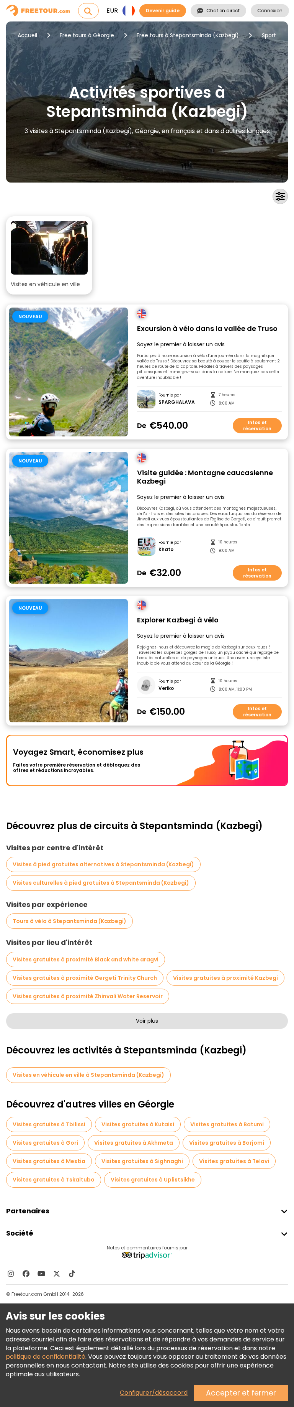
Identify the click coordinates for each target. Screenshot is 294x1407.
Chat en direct (223, 10)
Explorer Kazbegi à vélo (178, 620)
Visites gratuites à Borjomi (226, 1143)
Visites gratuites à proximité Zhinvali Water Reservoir (88, 996)
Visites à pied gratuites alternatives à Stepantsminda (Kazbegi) (103, 864)
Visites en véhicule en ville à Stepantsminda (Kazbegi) (88, 1075)
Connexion (270, 10)
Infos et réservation (257, 425)
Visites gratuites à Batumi (227, 1124)
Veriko (166, 688)
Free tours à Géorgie (87, 35)
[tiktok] (72, 1273)
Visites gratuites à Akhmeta (133, 1143)
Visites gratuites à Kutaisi (137, 1124)
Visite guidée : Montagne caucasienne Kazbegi (205, 477)
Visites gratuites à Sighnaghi (142, 1161)
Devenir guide (163, 10)
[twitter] (56, 1273)
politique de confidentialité (45, 1356)
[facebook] (26, 1273)
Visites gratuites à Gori (45, 1143)
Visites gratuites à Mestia (49, 1161)
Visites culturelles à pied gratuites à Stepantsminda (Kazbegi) (101, 883)
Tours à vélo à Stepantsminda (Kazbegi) (69, 921)
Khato (165, 549)
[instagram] (10, 1273)
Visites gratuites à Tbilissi (49, 1124)
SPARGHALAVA (176, 402)
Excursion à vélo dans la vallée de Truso (207, 328)
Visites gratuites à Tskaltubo (54, 1179)
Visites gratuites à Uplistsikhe (153, 1179)
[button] (49, 255)
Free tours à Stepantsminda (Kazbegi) (188, 35)
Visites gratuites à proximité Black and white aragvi (85, 959)
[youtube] (41, 1273)
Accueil (27, 35)
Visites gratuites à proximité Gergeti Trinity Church (85, 978)
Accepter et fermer (241, 1393)
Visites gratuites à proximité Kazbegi (225, 978)
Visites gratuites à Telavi (234, 1161)
